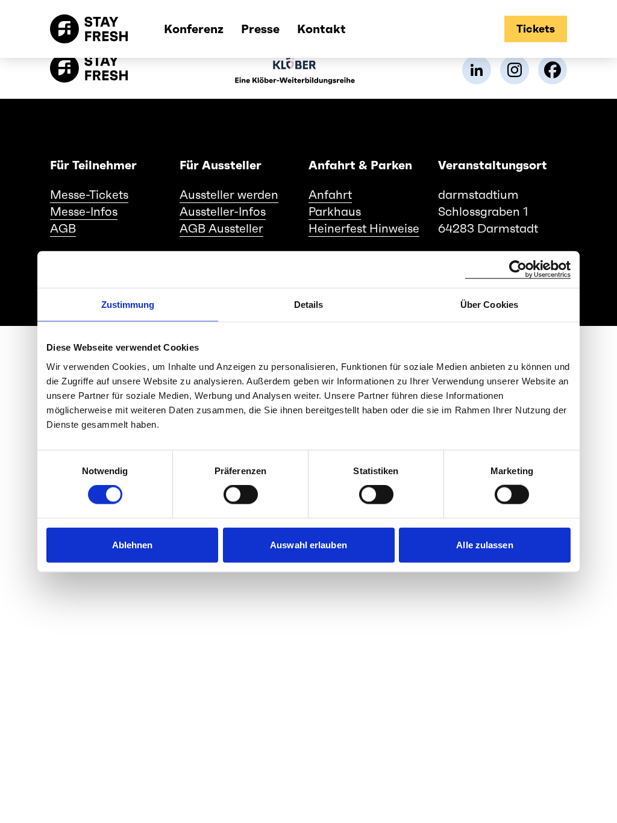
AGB (63, 228)
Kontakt (321, 29)
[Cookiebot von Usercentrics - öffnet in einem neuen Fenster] (518, 269)
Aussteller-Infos (223, 211)
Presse (260, 29)
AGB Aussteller (221, 228)
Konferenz (194, 29)
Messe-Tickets (89, 194)
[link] (476, 69)
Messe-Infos (83, 211)
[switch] (241, 494)
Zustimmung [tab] (128, 304)
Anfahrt (330, 194)
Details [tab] (309, 304)
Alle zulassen (484, 544)
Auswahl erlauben (308, 544)
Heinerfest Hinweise (363, 228)
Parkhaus (334, 211)
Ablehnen (132, 544)
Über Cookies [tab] (489, 304)
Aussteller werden (229, 194)
